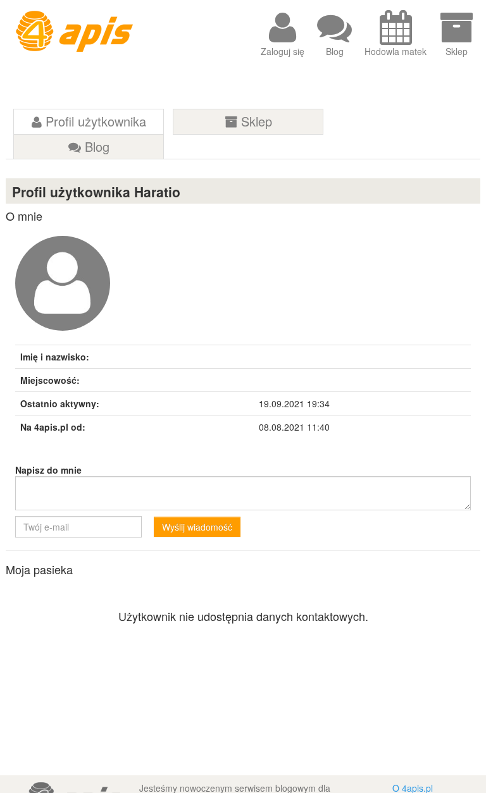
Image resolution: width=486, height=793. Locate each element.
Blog (335, 51)
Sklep (457, 51)
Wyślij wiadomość (197, 526)
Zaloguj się (282, 51)
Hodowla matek (395, 51)
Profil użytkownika (94, 121)
